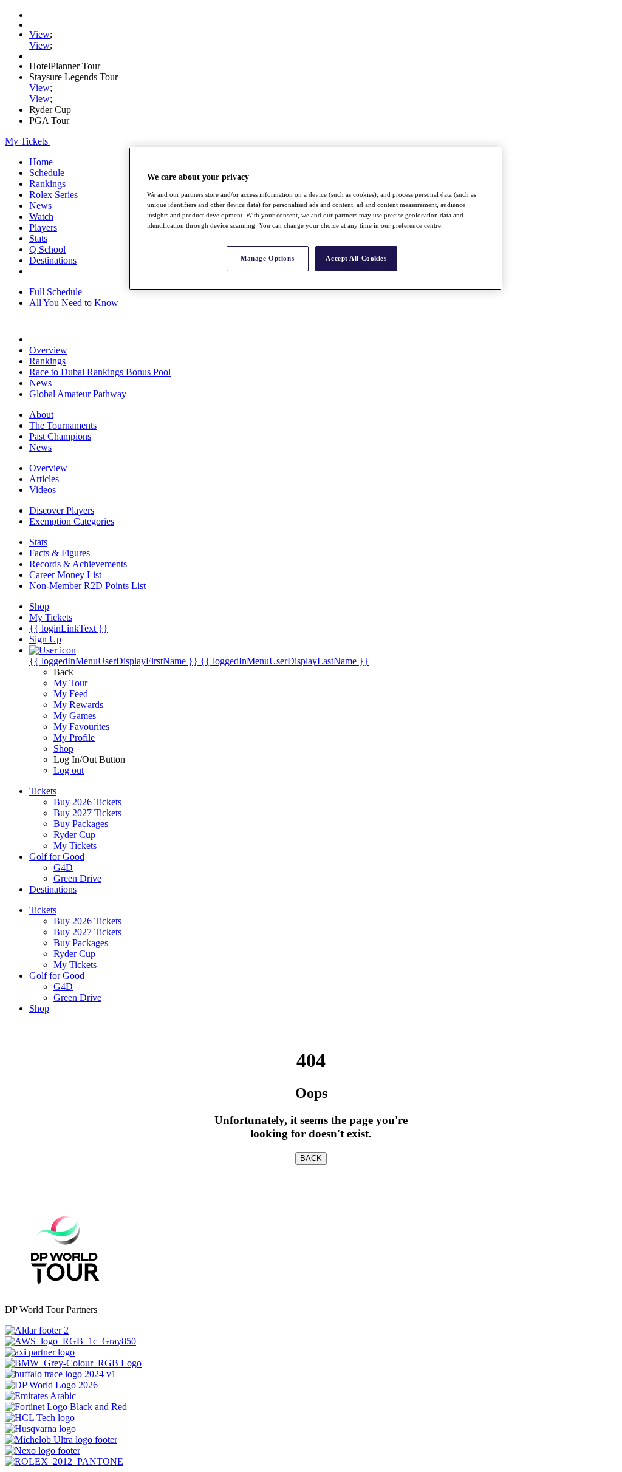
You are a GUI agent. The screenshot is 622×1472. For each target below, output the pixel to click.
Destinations (53, 260)
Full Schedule (55, 292)
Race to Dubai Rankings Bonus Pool (100, 372)
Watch (41, 216)
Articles (44, 479)
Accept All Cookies (356, 258)
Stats (38, 238)
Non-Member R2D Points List (87, 586)
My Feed (70, 694)
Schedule (46, 173)
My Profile (74, 737)
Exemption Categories (71, 521)
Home (41, 162)
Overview (48, 350)
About (41, 414)
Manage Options (267, 258)
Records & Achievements (78, 564)
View (39, 34)
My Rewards (78, 705)
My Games (74, 715)
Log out (68, 770)
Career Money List (65, 575)
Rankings (47, 184)
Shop (63, 748)
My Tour (70, 683)
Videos (42, 490)
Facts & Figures (59, 553)
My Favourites (81, 726)
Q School (47, 249)
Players (43, 227)
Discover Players (61, 510)
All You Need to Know (73, 303)
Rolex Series (53, 194)
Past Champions (60, 436)
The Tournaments (63, 425)
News (40, 205)
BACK (311, 1158)
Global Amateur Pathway (77, 394)
